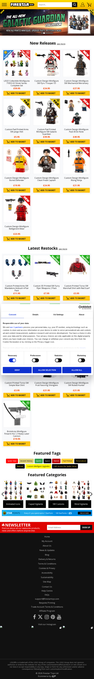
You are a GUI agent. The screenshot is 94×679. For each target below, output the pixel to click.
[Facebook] (34, 616)
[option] (47, 22)
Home (47, 536)
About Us (47, 545)
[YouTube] (59, 616)
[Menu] (4, 4)
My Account (47, 541)
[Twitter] (40, 616)
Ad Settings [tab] (58, 315)
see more (61, 44)
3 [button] (46, 33)
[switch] (35, 360)
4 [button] (48, 33)
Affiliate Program (47, 611)
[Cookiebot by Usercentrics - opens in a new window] (80, 307)
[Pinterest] (53, 616)
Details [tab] (36, 315)
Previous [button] (2, 22)
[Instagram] (47, 616)
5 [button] (50, 33)
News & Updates (47, 550)
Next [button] (92, 22)
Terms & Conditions (47, 563)
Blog (47, 554)
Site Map (47, 581)
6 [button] (52, 33)
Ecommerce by (45, 676)
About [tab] (81, 315)
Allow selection (47, 370)
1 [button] (42, 33)
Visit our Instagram (47, 624)
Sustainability (47, 577)
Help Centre (47, 590)
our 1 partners (16, 327)
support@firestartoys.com (47, 599)
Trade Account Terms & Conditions (47, 606)
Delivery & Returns (47, 559)
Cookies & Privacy (47, 568)
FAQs (47, 594)
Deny (17, 370)
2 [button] (44, 33)
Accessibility (47, 572)
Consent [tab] (12, 315)
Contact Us (47, 586)
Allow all (76, 370)
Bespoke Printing (47, 602)
